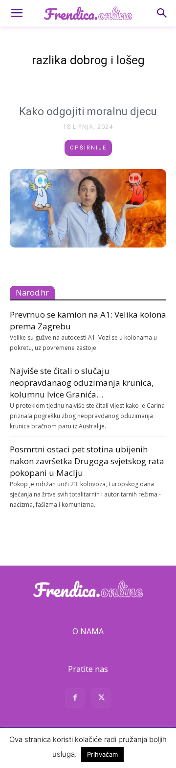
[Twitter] (101, 699)
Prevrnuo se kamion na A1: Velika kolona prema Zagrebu (88, 320)
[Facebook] (75, 699)
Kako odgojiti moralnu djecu (88, 111)
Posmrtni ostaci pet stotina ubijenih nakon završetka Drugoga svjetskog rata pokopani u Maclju (87, 461)
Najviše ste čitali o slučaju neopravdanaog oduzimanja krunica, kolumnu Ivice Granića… (82, 382)
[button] (16, 13)
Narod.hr (32, 292)
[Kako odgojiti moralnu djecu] (88, 208)
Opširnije (88, 148)
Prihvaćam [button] (102, 754)
